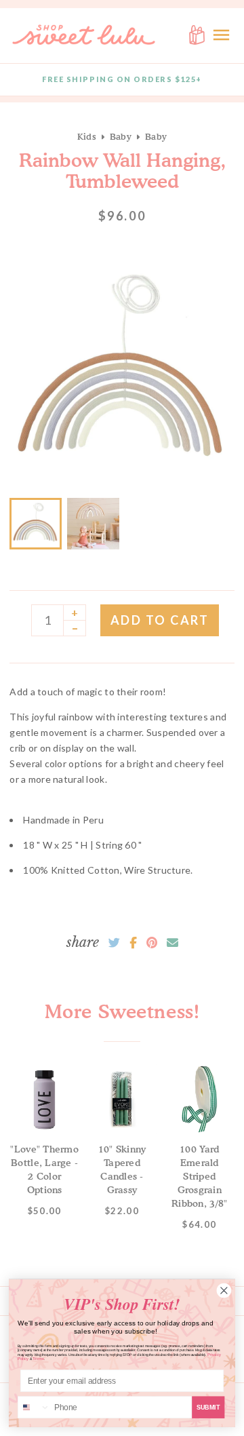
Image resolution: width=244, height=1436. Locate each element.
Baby (120, 136)
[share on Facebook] (133, 943)
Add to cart (159, 620)
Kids (86, 136)
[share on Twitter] (114, 943)
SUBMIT (208, 1406)
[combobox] (34, 1407)
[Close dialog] (224, 1290)
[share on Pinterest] (151, 943)
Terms (38, 1359)
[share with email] (172, 943)
